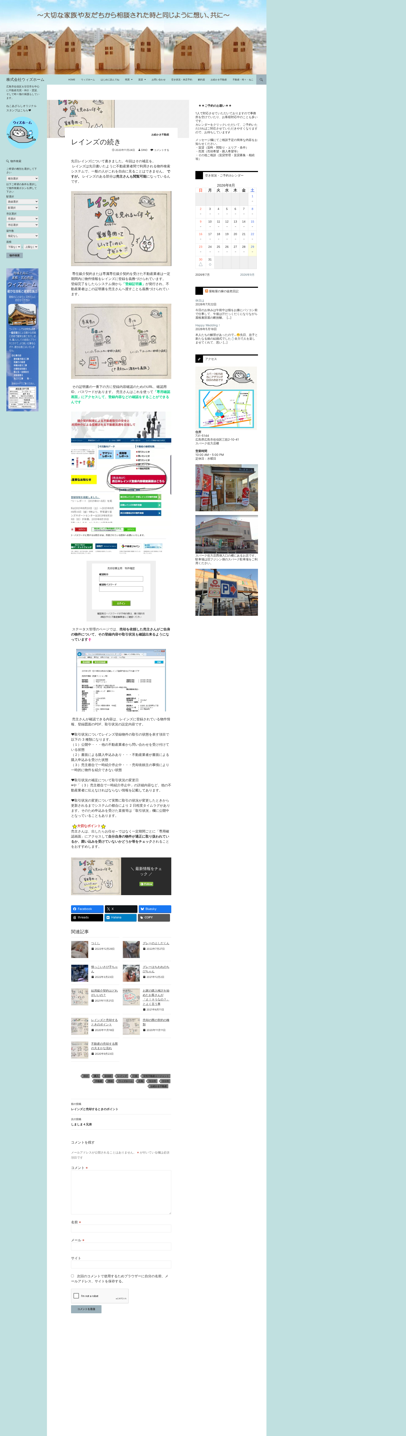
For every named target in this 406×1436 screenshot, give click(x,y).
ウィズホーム (88, 79)
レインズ (122, 1076)
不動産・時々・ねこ (243, 79)
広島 (141, 1081)
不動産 (98, 1081)
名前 (76, 1222)
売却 (110, 1081)
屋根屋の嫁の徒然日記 (224, 291)
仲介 (86, 1076)
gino (144, 150)
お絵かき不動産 (219, 79)
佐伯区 (108, 1076)
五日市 (152, 1081)
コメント (79, 1168)
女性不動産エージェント (156, 1076)
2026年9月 (247, 274)
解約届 (201, 79)
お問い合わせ (159, 79)
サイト (76, 1258)
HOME (71, 79)
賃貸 (140, 79)
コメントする (161, 150)
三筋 (135, 1076)
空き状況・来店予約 (181, 79)
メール (77, 1240)
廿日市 (165, 1081)
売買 (127, 79)
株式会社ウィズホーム (25, 79)
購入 (96, 1076)
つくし (95, 943)
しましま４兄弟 (81, 1122)
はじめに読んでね (110, 79)
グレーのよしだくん (156, 943)
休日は (199, 300)
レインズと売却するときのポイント (94, 1106)
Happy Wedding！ (208, 325)
